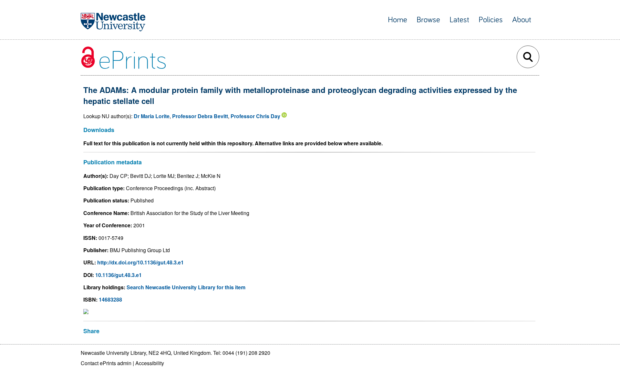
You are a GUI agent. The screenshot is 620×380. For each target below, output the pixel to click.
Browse (428, 20)
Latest (459, 20)
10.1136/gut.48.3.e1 (118, 275)
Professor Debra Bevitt (200, 116)
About (521, 20)
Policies (491, 20)
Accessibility (149, 363)
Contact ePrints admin (106, 363)
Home (397, 20)
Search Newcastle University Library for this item (186, 287)
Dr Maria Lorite (152, 116)
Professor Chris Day (255, 116)
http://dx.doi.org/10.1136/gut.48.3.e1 (140, 262)
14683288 (110, 299)
